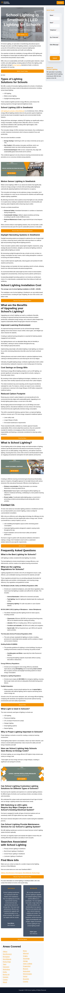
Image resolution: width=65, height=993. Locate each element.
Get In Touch (22, 546)
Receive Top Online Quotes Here (22, 300)
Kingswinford (26, 966)
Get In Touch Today (22, 71)
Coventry (25, 981)
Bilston (25, 951)
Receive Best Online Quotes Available (22, 230)
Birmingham (18, 872)
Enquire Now (22, 704)
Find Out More (22, 438)
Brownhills (26, 979)
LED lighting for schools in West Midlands (12, 111)
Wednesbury (6, 969)
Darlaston (5, 977)
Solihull (25, 976)
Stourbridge (26, 958)
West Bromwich (10, 872)
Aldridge (25, 961)
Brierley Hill (6, 974)
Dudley (5, 972)
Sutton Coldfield (27, 963)
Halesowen (6, 967)
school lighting (17, 65)
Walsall (5, 982)
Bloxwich (25, 968)
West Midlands (27, 872)
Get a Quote (21, 34)
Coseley (5, 979)
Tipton (4, 964)
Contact (60, 2)
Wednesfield (26, 971)
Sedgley (25, 956)
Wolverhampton (27, 974)
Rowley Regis (36, 872)
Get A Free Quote (22, 939)
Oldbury (3, 872)
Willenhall (26, 953)
